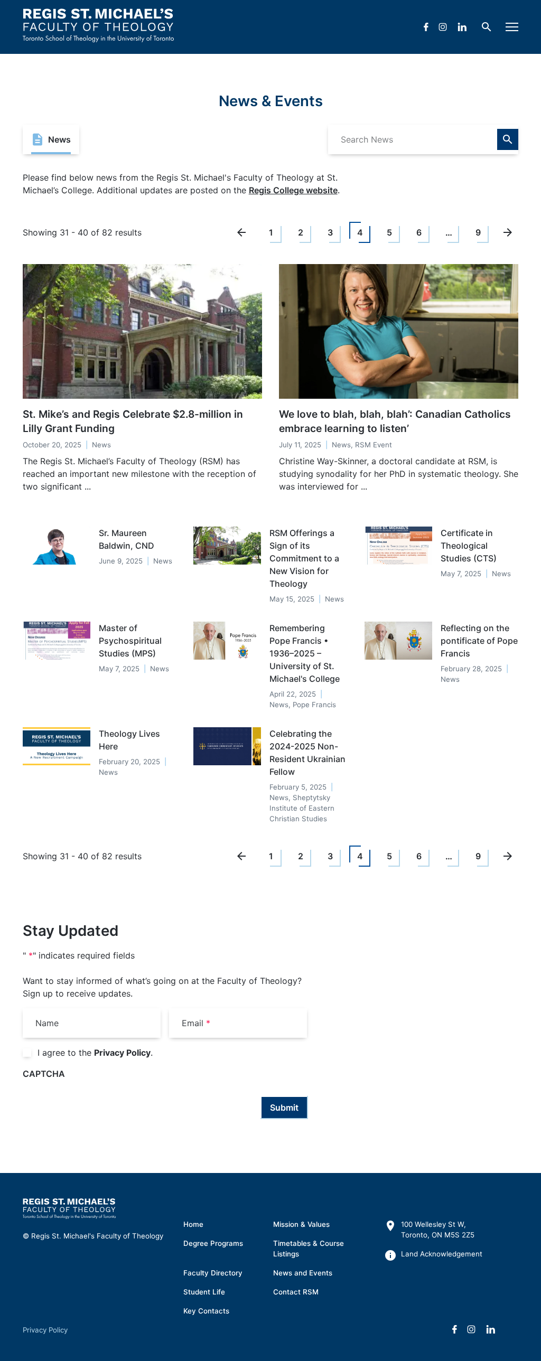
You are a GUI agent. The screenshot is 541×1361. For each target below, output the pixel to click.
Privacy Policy (122, 1052)
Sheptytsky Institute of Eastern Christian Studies (301, 808)
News (101, 444)
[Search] (507, 139)
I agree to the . (95, 1052)
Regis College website (293, 190)
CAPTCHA (44, 1073)
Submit (284, 1107)
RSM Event (373, 444)
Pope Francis (314, 704)
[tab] (51, 139)
